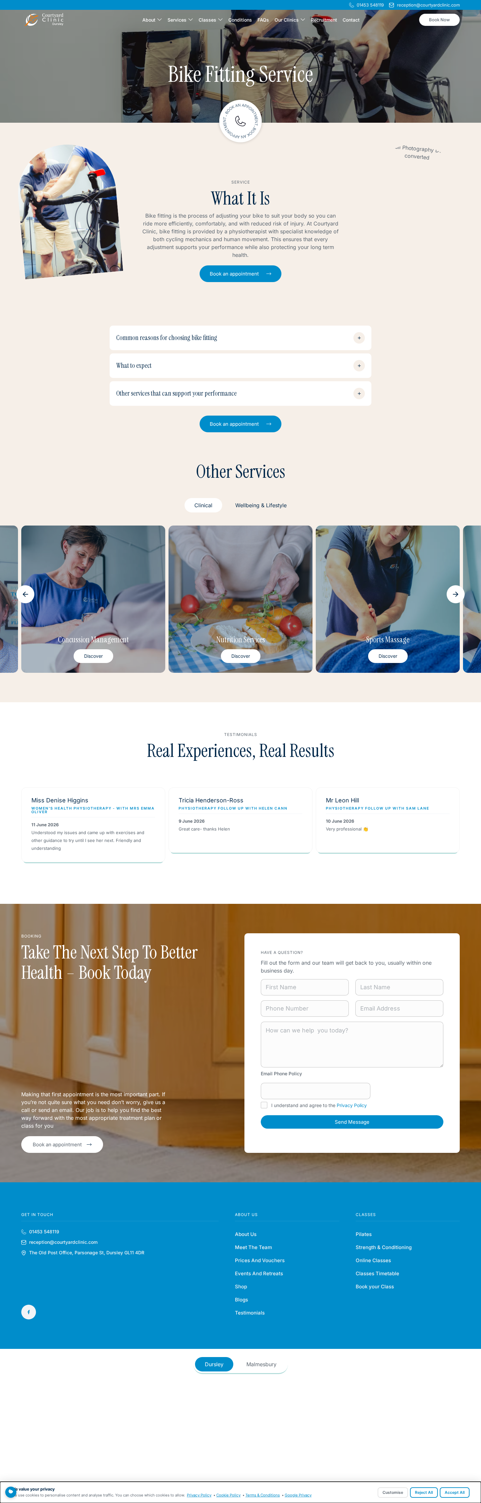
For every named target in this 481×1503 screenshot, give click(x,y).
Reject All (424, 1492)
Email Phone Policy (281, 1073)
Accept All (455, 1492)
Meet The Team (253, 1247)
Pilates (364, 1234)
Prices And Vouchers (260, 1260)
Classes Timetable (377, 1273)
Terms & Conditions (262, 1495)
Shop (241, 1286)
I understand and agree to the (319, 1105)
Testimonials (250, 1313)
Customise (393, 1492)
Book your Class (375, 1286)
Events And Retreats (259, 1273)
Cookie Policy (228, 1495)
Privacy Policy (352, 1105)
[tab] (203, 505)
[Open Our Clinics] (302, 19)
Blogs (241, 1300)
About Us (246, 1234)
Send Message (352, 1122)
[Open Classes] (220, 19)
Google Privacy (298, 1495)
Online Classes (373, 1260)
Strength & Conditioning (384, 1247)
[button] (25, 594)
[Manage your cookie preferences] (10, 1492)
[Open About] (159, 19)
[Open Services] (190, 19)
